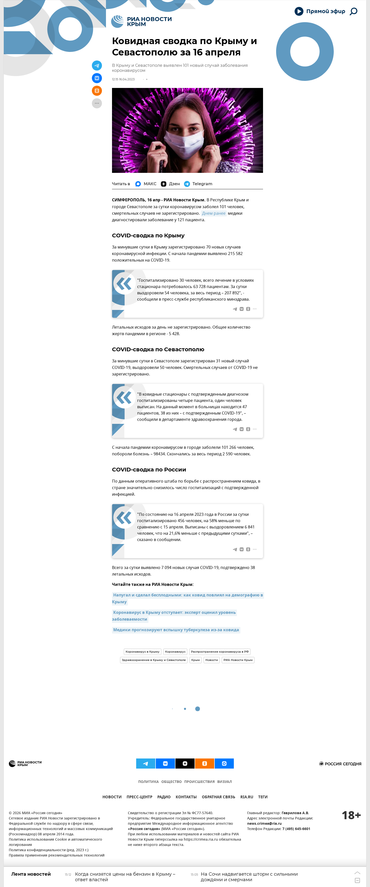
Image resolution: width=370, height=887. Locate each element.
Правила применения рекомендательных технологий (56, 856)
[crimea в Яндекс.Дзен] (185, 763)
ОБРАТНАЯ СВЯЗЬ (218, 798)
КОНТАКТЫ (186, 798)
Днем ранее (214, 213)
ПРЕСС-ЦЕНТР (139, 798)
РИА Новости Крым (238, 660)
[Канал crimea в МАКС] (224, 763)
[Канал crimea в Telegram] (145, 763)
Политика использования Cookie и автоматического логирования (55, 842)
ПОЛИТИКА (148, 782)
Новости (211, 660)
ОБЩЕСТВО (171, 782)
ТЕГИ (263, 798)
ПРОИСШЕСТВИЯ (199, 782)
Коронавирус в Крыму (143, 651)
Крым (195, 660)
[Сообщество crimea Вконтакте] (165, 763)
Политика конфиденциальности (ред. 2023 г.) (48, 850)
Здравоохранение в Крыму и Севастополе (154, 660)
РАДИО (164, 798)
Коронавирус (175, 651)
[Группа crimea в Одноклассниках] (204, 763)
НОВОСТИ (112, 798)
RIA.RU (246, 798)
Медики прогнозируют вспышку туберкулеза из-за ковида (176, 630)
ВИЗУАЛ (224, 782)
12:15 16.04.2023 (123, 79)
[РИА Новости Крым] (141, 21)
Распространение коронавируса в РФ (220, 651)
